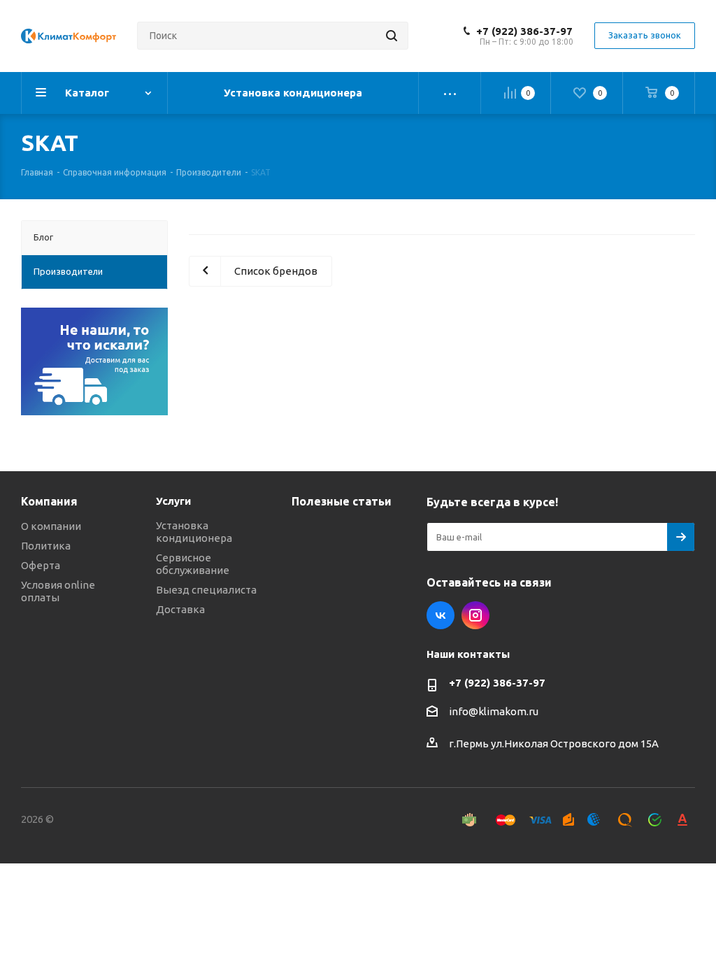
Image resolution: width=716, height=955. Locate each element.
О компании (51, 526)
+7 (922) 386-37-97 (524, 31)
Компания (49, 501)
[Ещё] (450, 93)
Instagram (475, 615)
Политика (46, 546)
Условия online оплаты (58, 591)
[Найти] (391, 36)
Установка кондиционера (194, 531)
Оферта (40, 565)
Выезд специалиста (206, 590)
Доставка (180, 609)
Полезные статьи (342, 501)
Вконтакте (440, 615)
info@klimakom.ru (493, 711)
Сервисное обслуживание (192, 564)
